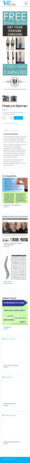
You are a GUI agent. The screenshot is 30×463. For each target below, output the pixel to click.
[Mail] (26, 461)
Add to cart (18, 117)
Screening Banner (14, 123)
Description (6, 130)
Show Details (21, 212)
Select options (15, 289)
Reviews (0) (14, 130)
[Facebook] (21, 461)
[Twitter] (16, 461)
